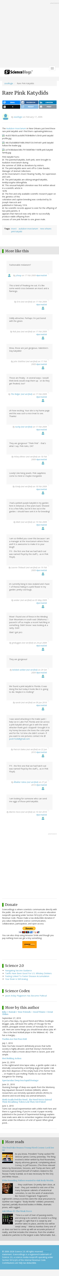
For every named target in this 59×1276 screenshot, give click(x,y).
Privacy (47, 1251)
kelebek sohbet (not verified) (25, 669)
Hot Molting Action (11, 1058)
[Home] (18, 73)
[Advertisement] (29, 34)
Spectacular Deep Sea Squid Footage (20, 1080)
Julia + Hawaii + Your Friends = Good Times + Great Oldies (27, 1013)
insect (14, 228)
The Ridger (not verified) (21, 394)
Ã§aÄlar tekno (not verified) (26, 782)
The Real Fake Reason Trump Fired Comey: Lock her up (28, 1148)
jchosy (18, 275)
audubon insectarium (28, 228)
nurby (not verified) (23, 426)
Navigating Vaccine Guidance (18, 970)
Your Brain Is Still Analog (16, 979)
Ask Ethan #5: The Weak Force (17, 1211)
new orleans (45, 228)
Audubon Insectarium (16, 128)
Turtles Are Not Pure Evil (14, 1039)
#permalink (41, 275)
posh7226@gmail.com (19, 738)
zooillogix (8, 83)
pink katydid (16, 231)
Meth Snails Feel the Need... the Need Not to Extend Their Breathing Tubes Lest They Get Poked (27, 1100)
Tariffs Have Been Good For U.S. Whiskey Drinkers (28, 973)
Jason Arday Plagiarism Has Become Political (26, 995)
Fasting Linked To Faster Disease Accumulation (27, 976)
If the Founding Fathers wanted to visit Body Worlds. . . (28, 1180)
